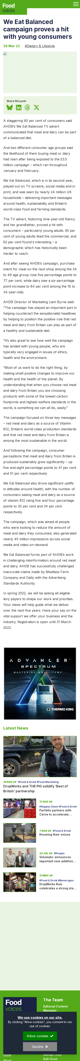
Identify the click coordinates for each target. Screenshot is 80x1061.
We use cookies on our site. (40, 1017)
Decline (37, 1047)
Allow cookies (37, 1036)
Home (7, 1054)
